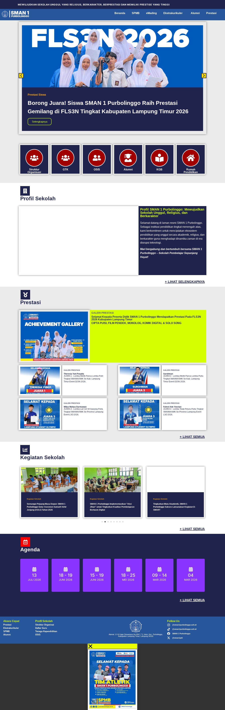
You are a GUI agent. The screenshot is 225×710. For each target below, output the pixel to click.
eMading (151, 13)
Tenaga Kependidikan (46, 631)
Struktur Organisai (44, 624)
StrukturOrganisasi (34, 171)
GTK (65, 169)
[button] (21, 75)
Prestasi (211, 13)
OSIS (38, 634)
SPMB (136, 13)
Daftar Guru (41, 628)
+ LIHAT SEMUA (192, 437)
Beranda (119, 13)
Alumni (195, 13)
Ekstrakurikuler (173, 13)
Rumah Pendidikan (191, 171)
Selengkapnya (39, 121)
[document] (112, 677)
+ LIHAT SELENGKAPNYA (185, 282)
